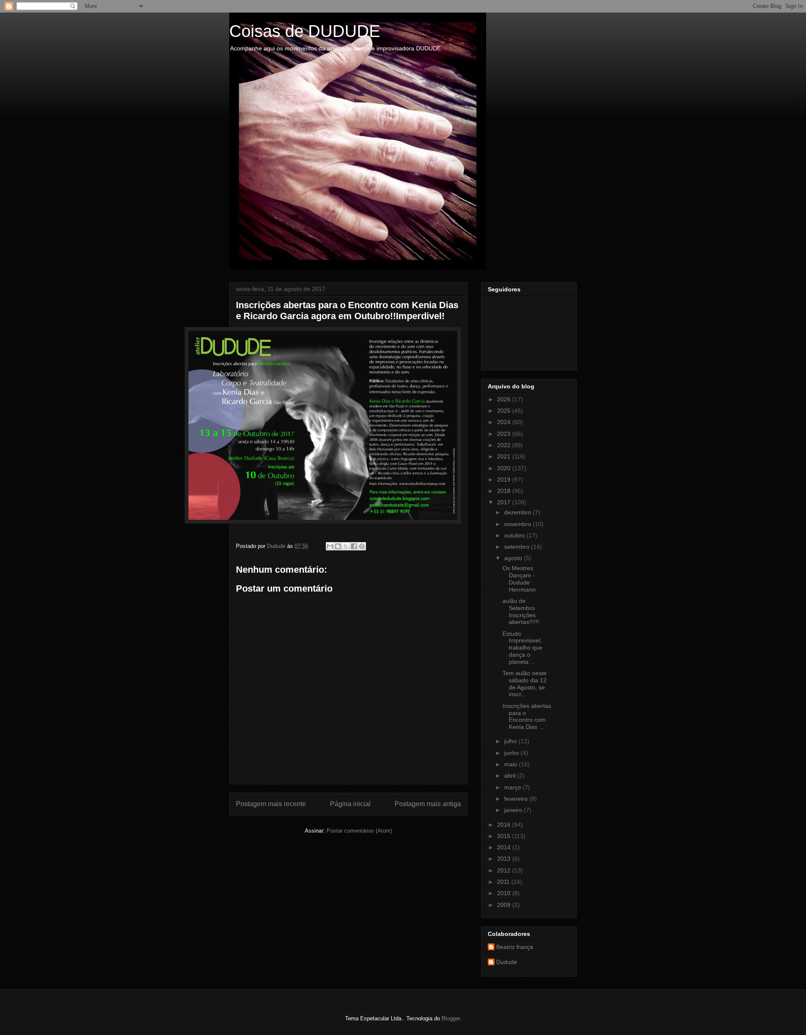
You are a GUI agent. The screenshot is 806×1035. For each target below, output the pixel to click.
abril (510, 775)
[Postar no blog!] (338, 546)
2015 (504, 836)
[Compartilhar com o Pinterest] (362, 546)
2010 (504, 893)
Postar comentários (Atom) (359, 831)
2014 (504, 847)
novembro (518, 524)
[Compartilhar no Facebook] (354, 546)
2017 (504, 502)
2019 (504, 479)
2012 (504, 870)
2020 (504, 468)
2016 (504, 824)
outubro (515, 535)
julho (511, 741)
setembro (517, 546)
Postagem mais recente (271, 803)
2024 (504, 422)
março (513, 787)
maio (511, 764)
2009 (504, 904)
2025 (504, 410)
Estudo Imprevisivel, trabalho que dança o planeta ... (522, 647)
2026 (504, 399)
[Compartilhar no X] (346, 546)
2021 (504, 456)
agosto (514, 558)
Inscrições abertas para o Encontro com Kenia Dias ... (526, 716)
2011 (504, 881)
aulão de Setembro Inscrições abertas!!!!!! (520, 611)
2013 (504, 858)
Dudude (506, 962)
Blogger (451, 1018)
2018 (504, 490)
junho (512, 752)
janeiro (514, 810)
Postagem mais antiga (428, 803)
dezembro (518, 512)
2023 (504, 433)
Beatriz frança (514, 946)
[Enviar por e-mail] (330, 546)
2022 (504, 445)
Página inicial (350, 803)
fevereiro (516, 798)
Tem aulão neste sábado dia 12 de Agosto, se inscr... (524, 683)
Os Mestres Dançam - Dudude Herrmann (519, 578)
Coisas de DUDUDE (304, 31)
